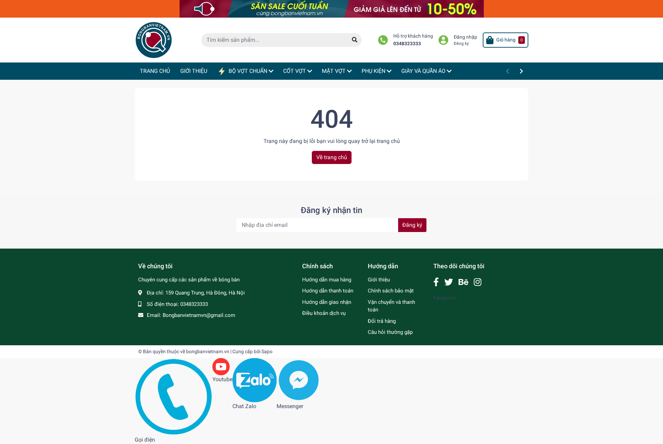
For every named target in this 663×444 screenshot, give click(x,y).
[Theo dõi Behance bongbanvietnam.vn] (463, 282)
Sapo (266, 351)
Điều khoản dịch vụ (324, 313)
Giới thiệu (379, 280)
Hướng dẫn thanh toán (327, 291)
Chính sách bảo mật (391, 291)
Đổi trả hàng (382, 321)
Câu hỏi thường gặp (390, 332)
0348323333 (407, 44)
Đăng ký (461, 43)
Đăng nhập (465, 37)
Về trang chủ (331, 157)
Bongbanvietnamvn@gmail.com (199, 315)
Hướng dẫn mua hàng (326, 280)
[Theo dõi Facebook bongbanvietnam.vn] (436, 282)
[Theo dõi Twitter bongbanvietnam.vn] (448, 282)
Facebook (444, 298)
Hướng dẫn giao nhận (326, 302)
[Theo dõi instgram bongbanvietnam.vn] (477, 282)
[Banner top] (332, 8)
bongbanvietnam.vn (207, 351)
